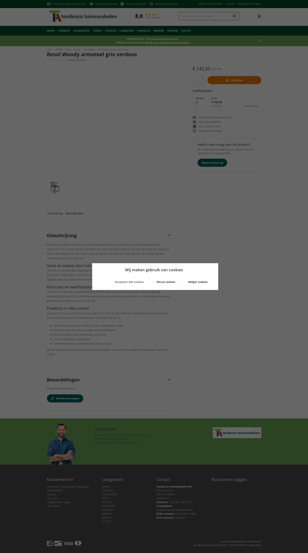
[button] (129, 282)
